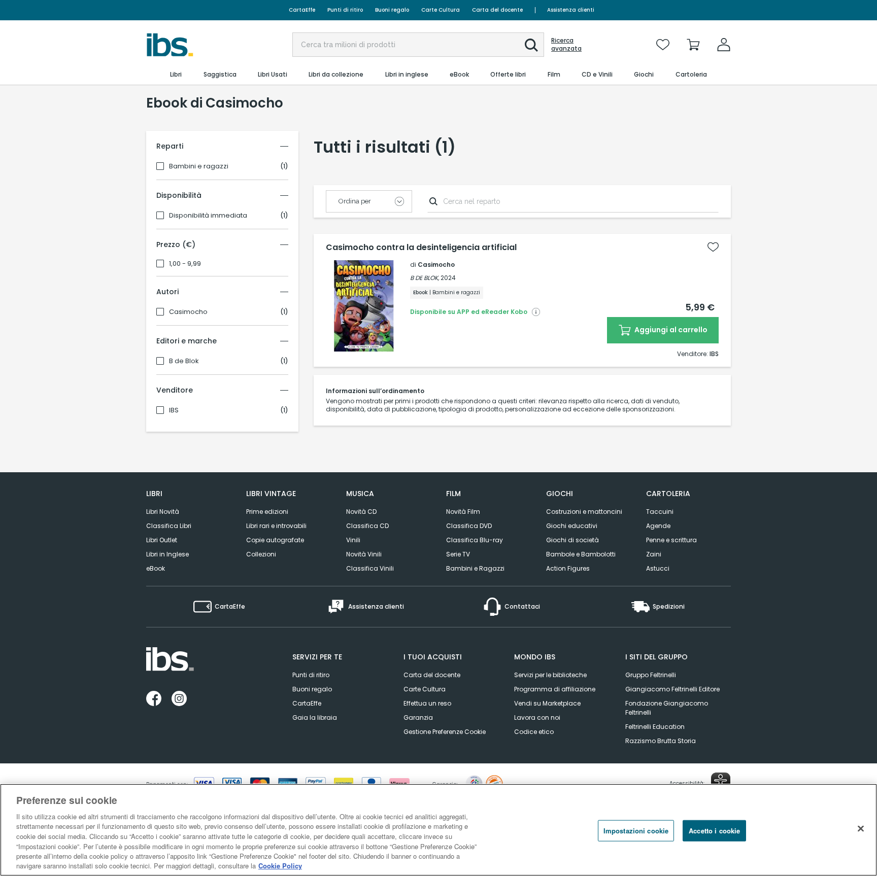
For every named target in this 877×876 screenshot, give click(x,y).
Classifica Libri (168, 525)
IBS (174, 410)
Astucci (657, 568)
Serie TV (458, 554)
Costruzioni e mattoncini (584, 511)
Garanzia (418, 717)
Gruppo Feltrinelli (650, 675)
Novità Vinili (364, 554)
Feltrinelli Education (655, 726)
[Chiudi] (861, 828)
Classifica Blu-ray (474, 540)
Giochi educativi (571, 525)
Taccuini (659, 511)
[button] (531, 45)
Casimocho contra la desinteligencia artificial (421, 247)
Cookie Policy (280, 865)
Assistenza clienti (570, 10)
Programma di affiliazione (554, 689)
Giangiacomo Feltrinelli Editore (672, 689)
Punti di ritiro (345, 10)
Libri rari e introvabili (276, 525)
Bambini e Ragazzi (475, 568)
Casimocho (188, 312)
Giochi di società (572, 540)
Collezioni (261, 554)
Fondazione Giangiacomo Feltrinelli (666, 708)
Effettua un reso (427, 703)
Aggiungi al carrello (670, 330)
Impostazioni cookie (635, 830)
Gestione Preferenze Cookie (444, 731)
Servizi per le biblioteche (550, 675)
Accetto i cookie (714, 830)
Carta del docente (497, 10)
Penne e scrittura (671, 540)
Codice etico (534, 731)
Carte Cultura (440, 10)
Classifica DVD (469, 525)
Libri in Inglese (167, 554)
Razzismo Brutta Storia (660, 741)
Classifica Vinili (370, 568)
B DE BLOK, (424, 277)
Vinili (353, 540)
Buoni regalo (392, 10)
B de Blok (184, 361)
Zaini (653, 554)
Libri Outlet (161, 540)
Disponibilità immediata (208, 216)
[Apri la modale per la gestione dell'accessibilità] (721, 782)
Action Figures (568, 568)
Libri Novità (162, 511)
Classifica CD (367, 525)
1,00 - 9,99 (185, 264)
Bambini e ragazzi (198, 166)
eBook (155, 568)
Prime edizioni (267, 511)
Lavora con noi (537, 717)
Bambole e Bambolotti (581, 554)
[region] (438, 830)
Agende (658, 525)
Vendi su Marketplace (547, 703)
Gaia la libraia (314, 717)
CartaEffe (302, 10)
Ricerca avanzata (566, 45)
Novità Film (463, 511)
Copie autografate (275, 540)
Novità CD (361, 511)
